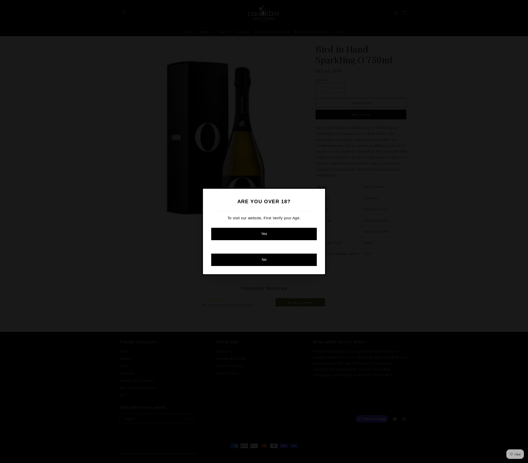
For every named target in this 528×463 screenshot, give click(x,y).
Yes (264, 234)
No (264, 260)
